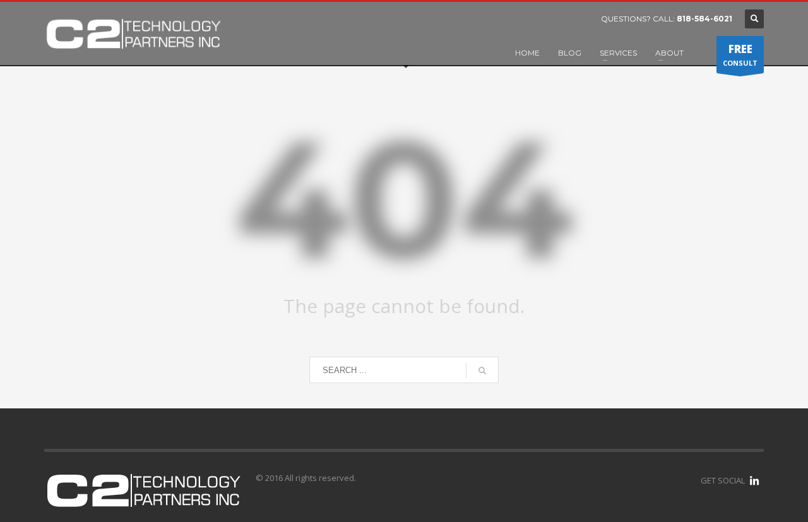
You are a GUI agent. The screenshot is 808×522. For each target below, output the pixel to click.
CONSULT (740, 55)
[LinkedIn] (754, 480)
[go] (482, 370)
